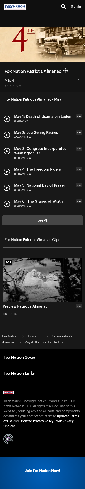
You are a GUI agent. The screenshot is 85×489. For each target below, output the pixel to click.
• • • (79, 116)
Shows (31, 336)
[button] (64, 7)
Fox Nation (9, 336)
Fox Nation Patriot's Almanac (33, 71)
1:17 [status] (8, 262)
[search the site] (64, 7)
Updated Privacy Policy (36, 421)
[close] (79, 324)
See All (42, 220)
